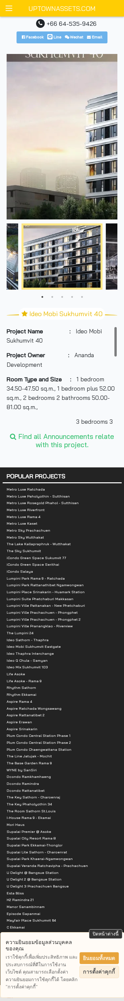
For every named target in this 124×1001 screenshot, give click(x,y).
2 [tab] (52, 297)
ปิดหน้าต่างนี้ (106, 933)
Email (96, 36)
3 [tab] (62, 297)
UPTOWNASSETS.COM (62, 8)
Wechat (76, 36)
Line (57, 36)
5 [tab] (82, 297)
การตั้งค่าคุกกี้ (99, 972)
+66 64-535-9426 (72, 23)
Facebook (34, 36)
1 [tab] (42, 297)
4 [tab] (72, 297)
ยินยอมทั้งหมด (99, 958)
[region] (62, 376)
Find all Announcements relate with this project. (65, 440)
